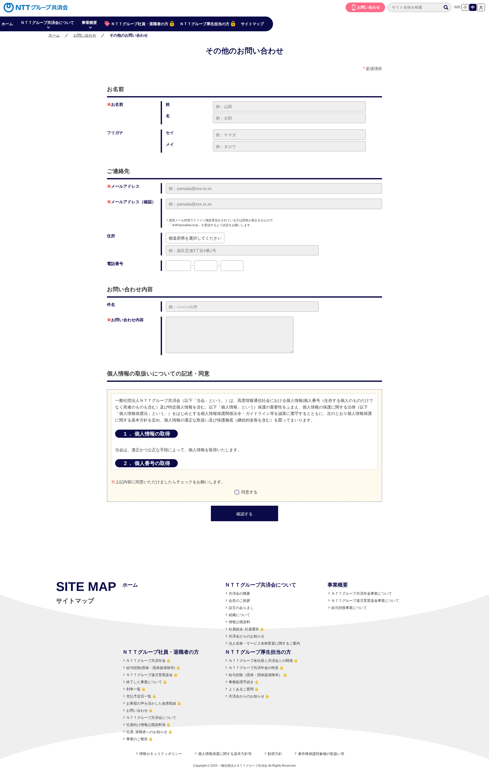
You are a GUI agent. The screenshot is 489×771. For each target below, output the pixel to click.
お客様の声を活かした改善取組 (151, 703)
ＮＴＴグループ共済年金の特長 (254, 668)
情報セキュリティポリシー (160, 754)
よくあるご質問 (241, 689)
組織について (239, 615)
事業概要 (89, 22)
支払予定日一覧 (138, 696)
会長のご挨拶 (239, 601)
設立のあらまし (241, 608)
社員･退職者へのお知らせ (146, 732)
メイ (170, 144)
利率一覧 (133, 689)
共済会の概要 (239, 593)
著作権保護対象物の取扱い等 (321, 754)
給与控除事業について (349, 608)
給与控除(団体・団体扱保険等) (150, 668)
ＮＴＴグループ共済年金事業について (361, 593)
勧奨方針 (275, 754)
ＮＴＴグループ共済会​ (32, 10)
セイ (170, 132)
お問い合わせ (368, 7)
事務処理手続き (241, 682)
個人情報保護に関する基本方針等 (225, 754)
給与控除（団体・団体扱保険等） (255, 675)
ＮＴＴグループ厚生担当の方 (204, 24)
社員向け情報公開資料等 (146, 725)
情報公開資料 (239, 622)
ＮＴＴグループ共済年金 (146, 661)
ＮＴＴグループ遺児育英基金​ (149, 675)
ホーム (54, 35)
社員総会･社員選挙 (244, 629)
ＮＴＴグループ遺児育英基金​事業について (365, 601)
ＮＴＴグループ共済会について (47, 22)
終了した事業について (144, 682)
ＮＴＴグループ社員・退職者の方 (139, 24)
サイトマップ (252, 24)
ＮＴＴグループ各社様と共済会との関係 (261, 661)
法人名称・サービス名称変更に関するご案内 (264, 643)
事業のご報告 (137, 739)
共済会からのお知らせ (246, 636)
